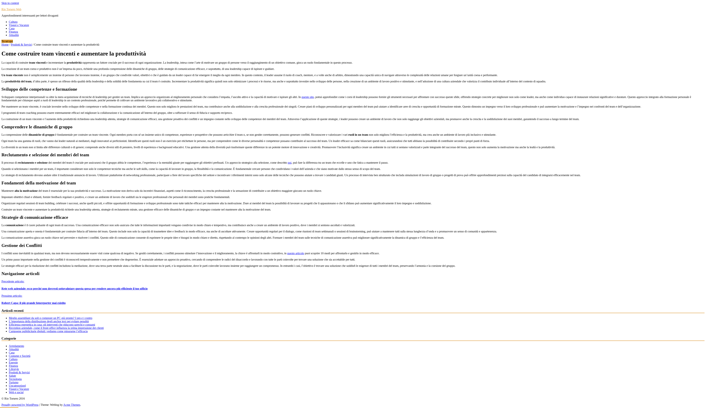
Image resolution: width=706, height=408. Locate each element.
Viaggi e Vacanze (19, 25)
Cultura (13, 21)
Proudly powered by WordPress (19, 404)
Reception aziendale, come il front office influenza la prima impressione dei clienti (56, 327)
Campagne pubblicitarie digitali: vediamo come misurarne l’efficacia (48, 331)
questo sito (308, 97)
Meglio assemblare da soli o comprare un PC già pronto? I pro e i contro (50, 318)
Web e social (16, 392)
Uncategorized (17, 385)
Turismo (13, 382)
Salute (12, 375)
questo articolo (295, 253)
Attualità (14, 35)
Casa (12, 28)
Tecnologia (15, 379)
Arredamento (16, 346)
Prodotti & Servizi (21, 44)
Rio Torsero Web (11, 9)
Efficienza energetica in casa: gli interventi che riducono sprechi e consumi (52, 324)
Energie (13, 362)
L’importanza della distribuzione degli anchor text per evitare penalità (49, 321)
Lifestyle (14, 369)
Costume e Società (19, 355)
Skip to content (10, 3)
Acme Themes (71, 404)
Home (5, 44)
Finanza (13, 31)
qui (289, 162)
